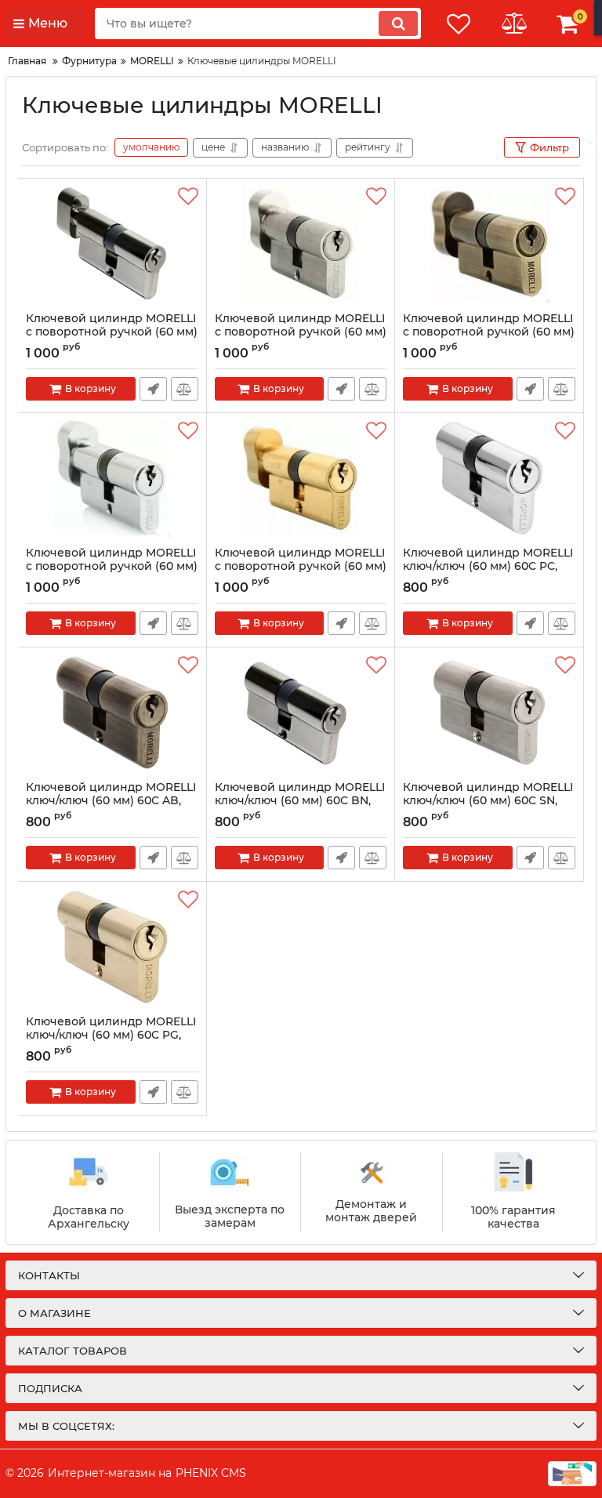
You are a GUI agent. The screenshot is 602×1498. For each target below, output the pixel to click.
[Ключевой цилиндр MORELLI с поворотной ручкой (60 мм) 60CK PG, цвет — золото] (301, 480)
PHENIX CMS (211, 1473)
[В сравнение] (184, 389)
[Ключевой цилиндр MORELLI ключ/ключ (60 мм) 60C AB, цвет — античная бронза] (112, 714)
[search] (398, 23)
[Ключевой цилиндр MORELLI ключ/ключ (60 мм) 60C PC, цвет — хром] (489, 480)
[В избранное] (188, 197)
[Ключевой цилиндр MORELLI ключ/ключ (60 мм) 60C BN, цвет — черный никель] (301, 714)
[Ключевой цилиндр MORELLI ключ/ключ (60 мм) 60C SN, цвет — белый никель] (489, 714)
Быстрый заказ (153, 389)
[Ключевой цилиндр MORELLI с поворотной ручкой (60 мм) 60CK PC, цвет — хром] (112, 480)
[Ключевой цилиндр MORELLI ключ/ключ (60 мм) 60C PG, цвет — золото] (112, 948)
